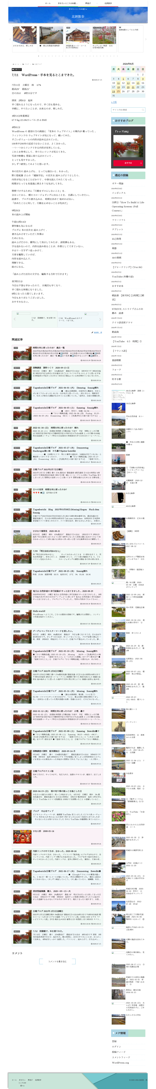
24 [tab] (117, 56)
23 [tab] (114, 56)
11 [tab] (73, 56)
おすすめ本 (117, 286)
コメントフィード (121, 1057)
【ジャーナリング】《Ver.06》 (127, 267)
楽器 (114, 248)
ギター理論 (117, 183)
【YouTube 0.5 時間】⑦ (127, 341)
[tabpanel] (24, 38)
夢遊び (30, 1080)
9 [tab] (66, 56)
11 (118, 83)
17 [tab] (93, 56)
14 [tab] (83, 56)
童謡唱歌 (116, 360)
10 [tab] (69, 56)
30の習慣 (116, 258)
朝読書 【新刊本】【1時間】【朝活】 (128, 297)
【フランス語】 (120, 351)
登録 (114, 1041)
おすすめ (128, 163)
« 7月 (114, 102)
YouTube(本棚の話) (123, 277)
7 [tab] (59, 56)
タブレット (117, 229)
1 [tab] (38, 56)
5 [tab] (52, 56)
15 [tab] (86, 56)
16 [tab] (90, 56)
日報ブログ (17, 69)
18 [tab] (97, 56)
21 (133, 87)
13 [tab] (80, 56)
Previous (10, 39)
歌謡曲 (115, 332)
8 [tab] (62, 56)
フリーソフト (119, 220)
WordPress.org (120, 1063)
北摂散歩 (38, 1080)
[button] (143, 110)
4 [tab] (49, 56)
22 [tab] (110, 56)
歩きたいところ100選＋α (22, 1082)
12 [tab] (76, 56)
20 (128, 87)
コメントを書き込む (57, 961)
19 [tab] (100, 56)
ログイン (116, 1047)
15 (138, 83)
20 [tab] (104, 56)
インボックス (119, 193)
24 (113, 91)
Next (146, 39)
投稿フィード (119, 1052)
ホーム (14, 1080)
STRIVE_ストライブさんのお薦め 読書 (127, 311)
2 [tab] (42, 56)
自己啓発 (116, 239)
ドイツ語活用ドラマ (122, 322)
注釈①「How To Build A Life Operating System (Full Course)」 (128, 206)
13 (128, 83)
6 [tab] (56, 56)
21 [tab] (107, 56)
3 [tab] (45, 56)
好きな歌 (116, 379)
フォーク (116, 370)
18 (118, 87)
